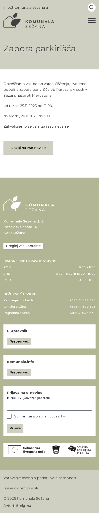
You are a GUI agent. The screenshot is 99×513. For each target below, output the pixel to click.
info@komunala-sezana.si (25, 7)
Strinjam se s (40, 416)
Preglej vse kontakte (23, 246)
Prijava (15, 428)
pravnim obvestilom (51, 416)
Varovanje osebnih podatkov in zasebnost (39, 478)
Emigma (23, 505)
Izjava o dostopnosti (20, 488)
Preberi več (19, 341)
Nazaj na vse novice (28, 147)
